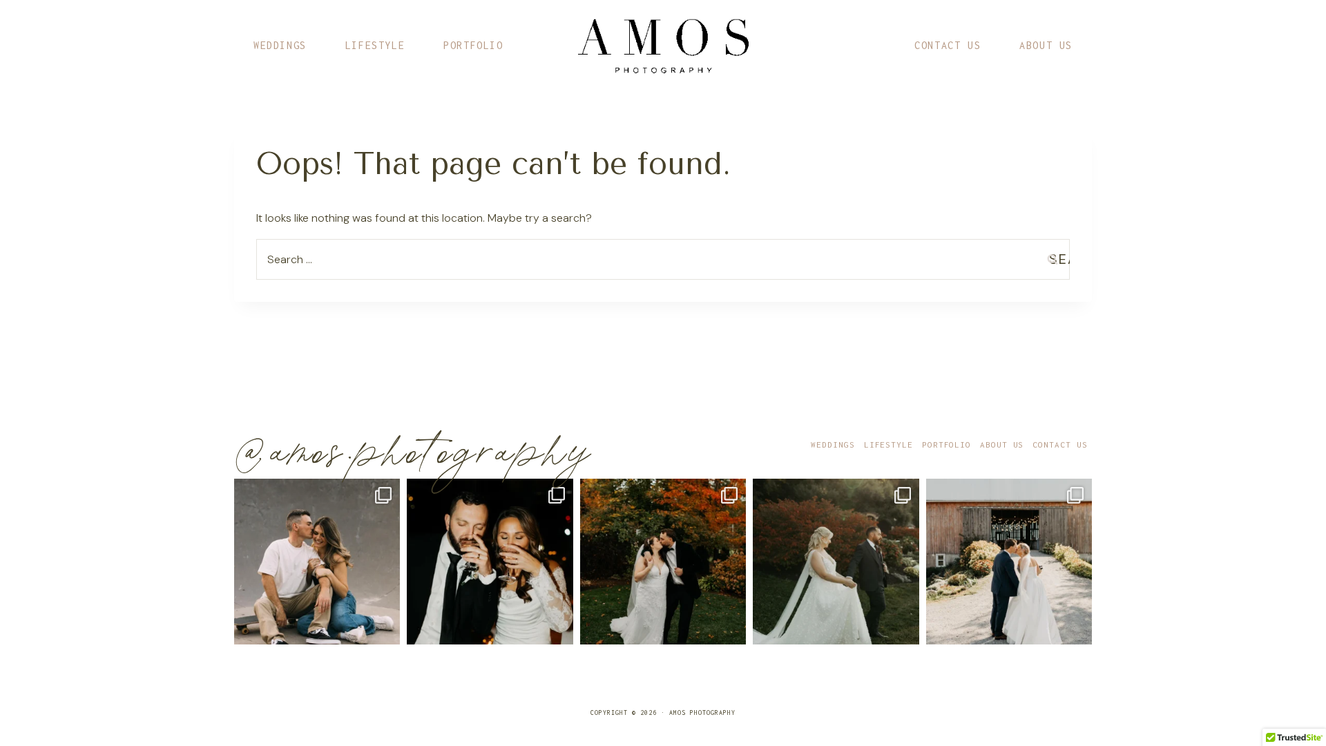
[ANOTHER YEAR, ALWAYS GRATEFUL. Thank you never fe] (317, 561)
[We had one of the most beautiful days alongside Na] (836, 561)
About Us (1046, 45)
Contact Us (947, 45)
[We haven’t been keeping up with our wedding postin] (1009, 561)
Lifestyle (375, 45)
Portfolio (473, 45)
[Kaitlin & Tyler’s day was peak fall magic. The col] (663, 561)
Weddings (280, 45)
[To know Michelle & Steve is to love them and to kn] (490, 561)
